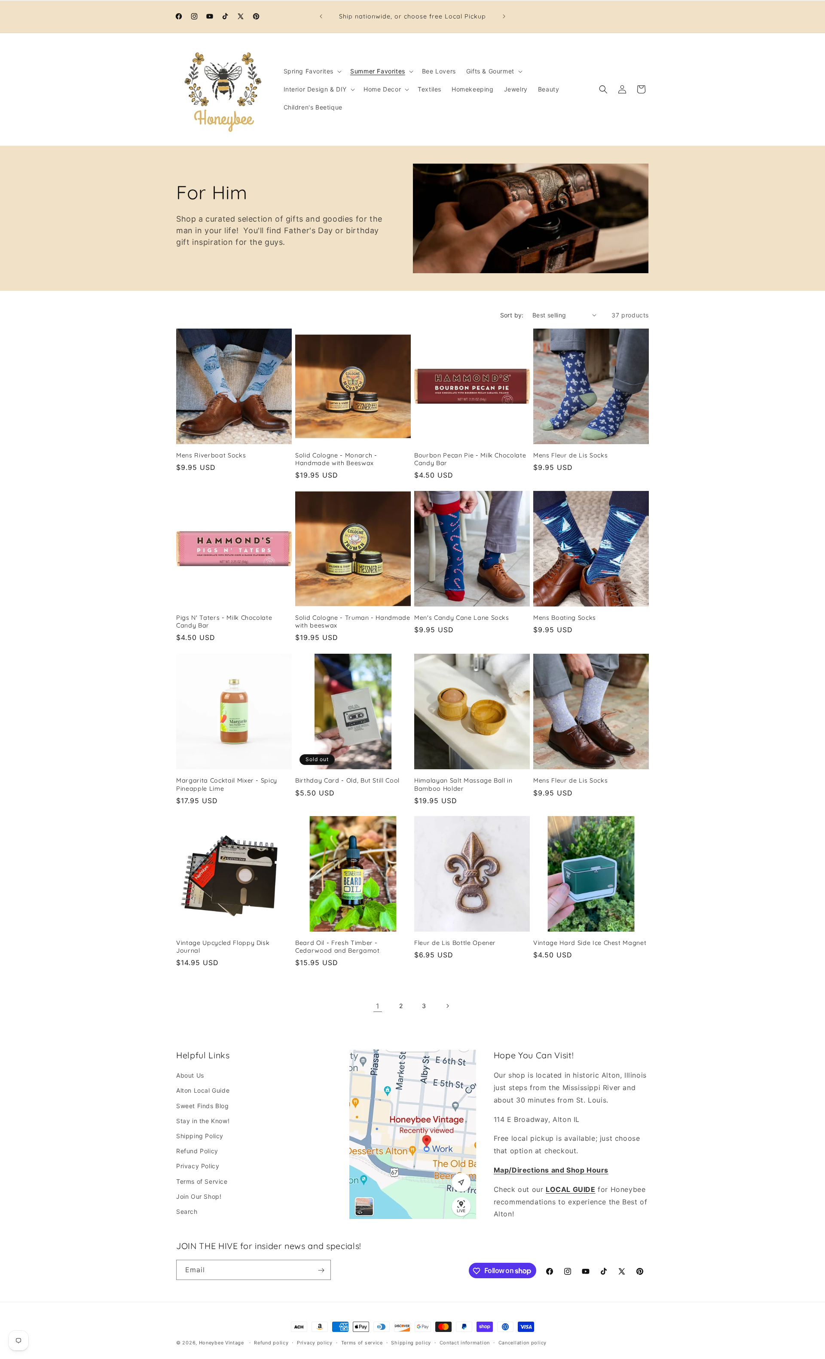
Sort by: (512, 315)
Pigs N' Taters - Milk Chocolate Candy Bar (224, 621)
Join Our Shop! (198, 1196)
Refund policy (271, 1342)
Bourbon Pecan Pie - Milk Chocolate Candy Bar (470, 459)
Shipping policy (411, 1342)
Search (187, 1211)
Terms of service (362, 1342)
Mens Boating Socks (564, 618)
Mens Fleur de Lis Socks (570, 455)
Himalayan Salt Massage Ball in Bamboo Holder (463, 784)
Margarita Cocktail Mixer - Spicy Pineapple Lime (226, 784)
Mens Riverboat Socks (211, 455)
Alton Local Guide (202, 1090)
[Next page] (447, 1005)
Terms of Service (202, 1181)
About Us (190, 1075)
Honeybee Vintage (221, 1343)
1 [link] (377, 1006)
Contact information (465, 1342)
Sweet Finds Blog (202, 1105)
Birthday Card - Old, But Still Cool (347, 780)
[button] (311, 71)
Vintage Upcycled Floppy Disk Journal (222, 946)
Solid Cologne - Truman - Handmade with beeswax (352, 621)
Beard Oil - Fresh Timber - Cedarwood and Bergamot (337, 946)
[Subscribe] (321, 1270)
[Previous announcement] (321, 16)
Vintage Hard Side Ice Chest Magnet (589, 943)
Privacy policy (315, 1342)
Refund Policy (197, 1151)
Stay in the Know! (202, 1120)
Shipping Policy (199, 1136)
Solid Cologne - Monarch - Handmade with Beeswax (336, 459)
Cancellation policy (522, 1342)
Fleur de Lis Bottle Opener (455, 943)
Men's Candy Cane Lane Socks (461, 618)
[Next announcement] (504, 16)
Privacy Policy (197, 1166)
